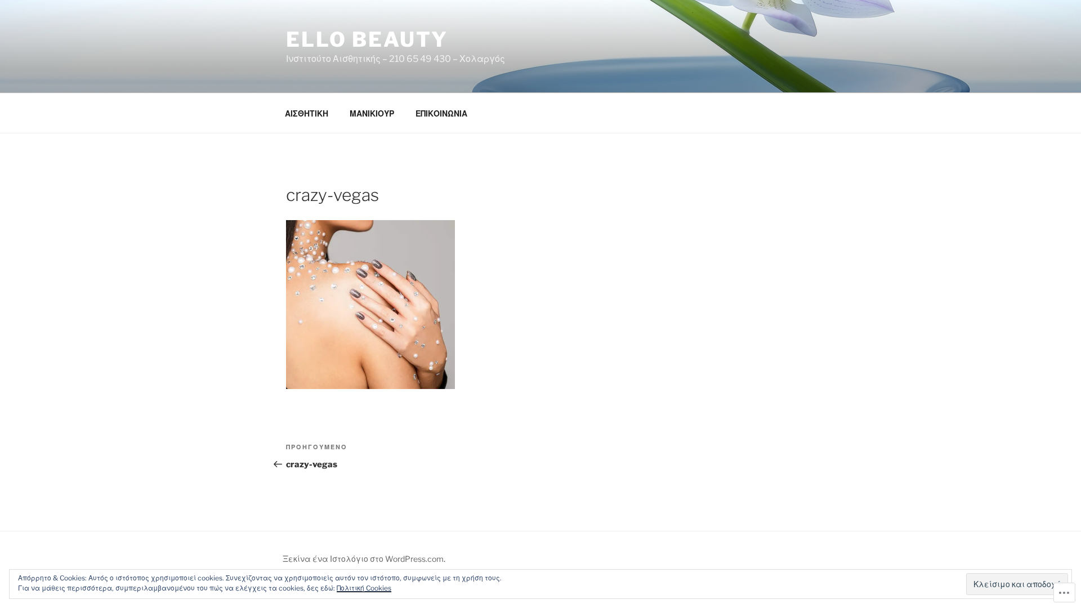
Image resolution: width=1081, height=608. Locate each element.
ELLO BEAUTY (367, 39)
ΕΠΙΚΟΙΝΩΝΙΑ (441, 113)
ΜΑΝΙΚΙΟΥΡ (372, 113)
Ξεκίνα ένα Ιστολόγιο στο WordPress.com (363, 559)
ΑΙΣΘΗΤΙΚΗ (306, 113)
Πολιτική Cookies (364, 588)
